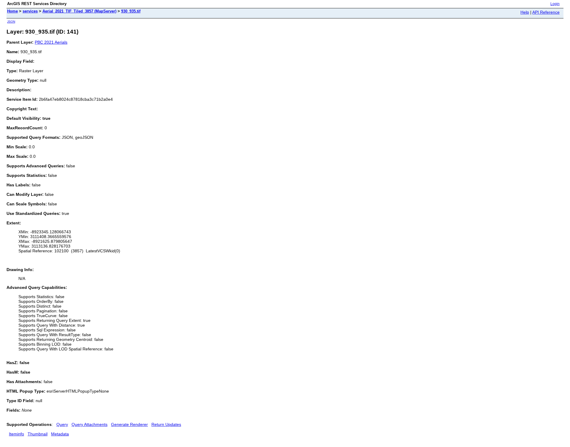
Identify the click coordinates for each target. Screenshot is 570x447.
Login (555, 4)
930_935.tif (130, 11)
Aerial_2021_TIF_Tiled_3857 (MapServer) (79, 11)
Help (524, 12)
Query (62, 424)
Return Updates (166, 424)
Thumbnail (38, 434)
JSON (11, 21)
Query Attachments (89, 424)
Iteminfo (16, 434)
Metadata (60, 434)
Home (12, 11)
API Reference (546, 12)
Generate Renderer (129, 424)
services (30, 11)
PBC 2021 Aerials (51, 42)
